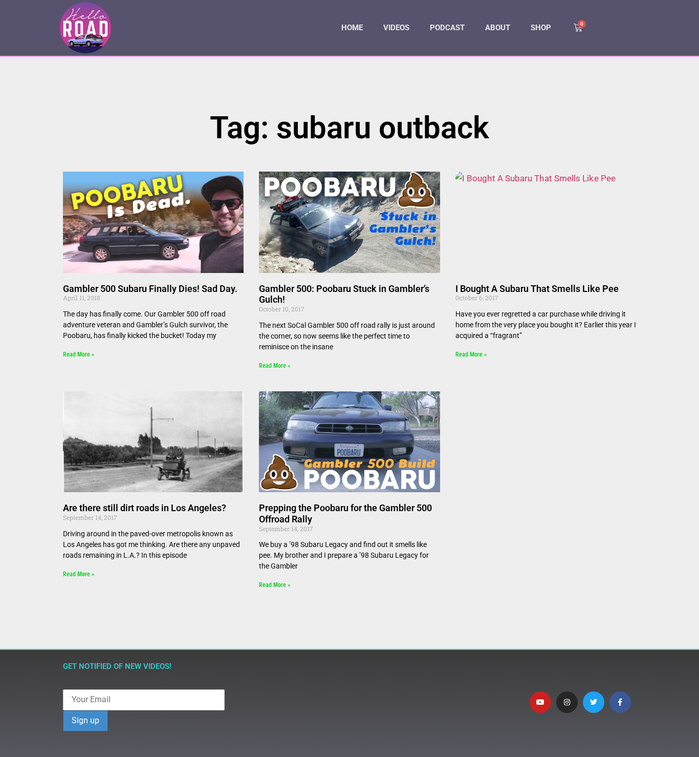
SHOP (541, 27)
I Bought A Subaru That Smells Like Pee (537, 288)
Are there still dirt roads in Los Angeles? (144, 507)
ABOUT (497, 27)
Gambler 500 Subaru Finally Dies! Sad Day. (150, 288)
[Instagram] (567, 702)
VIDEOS (396, 27)
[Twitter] (593, 702)
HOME (352, 27)
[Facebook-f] (620, 702)
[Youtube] (540, 702)
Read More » (78, 354)
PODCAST (447, 27)
